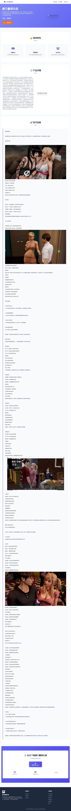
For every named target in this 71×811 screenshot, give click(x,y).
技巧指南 (60, 1)
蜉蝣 (49, 803)
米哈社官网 (50, 795)
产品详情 (55, 1)
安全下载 (65, 1)
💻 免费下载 (8, 22)
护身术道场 (50, 793)
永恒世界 (49, 797)
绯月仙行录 (50, 799)
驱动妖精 (49, 801)
